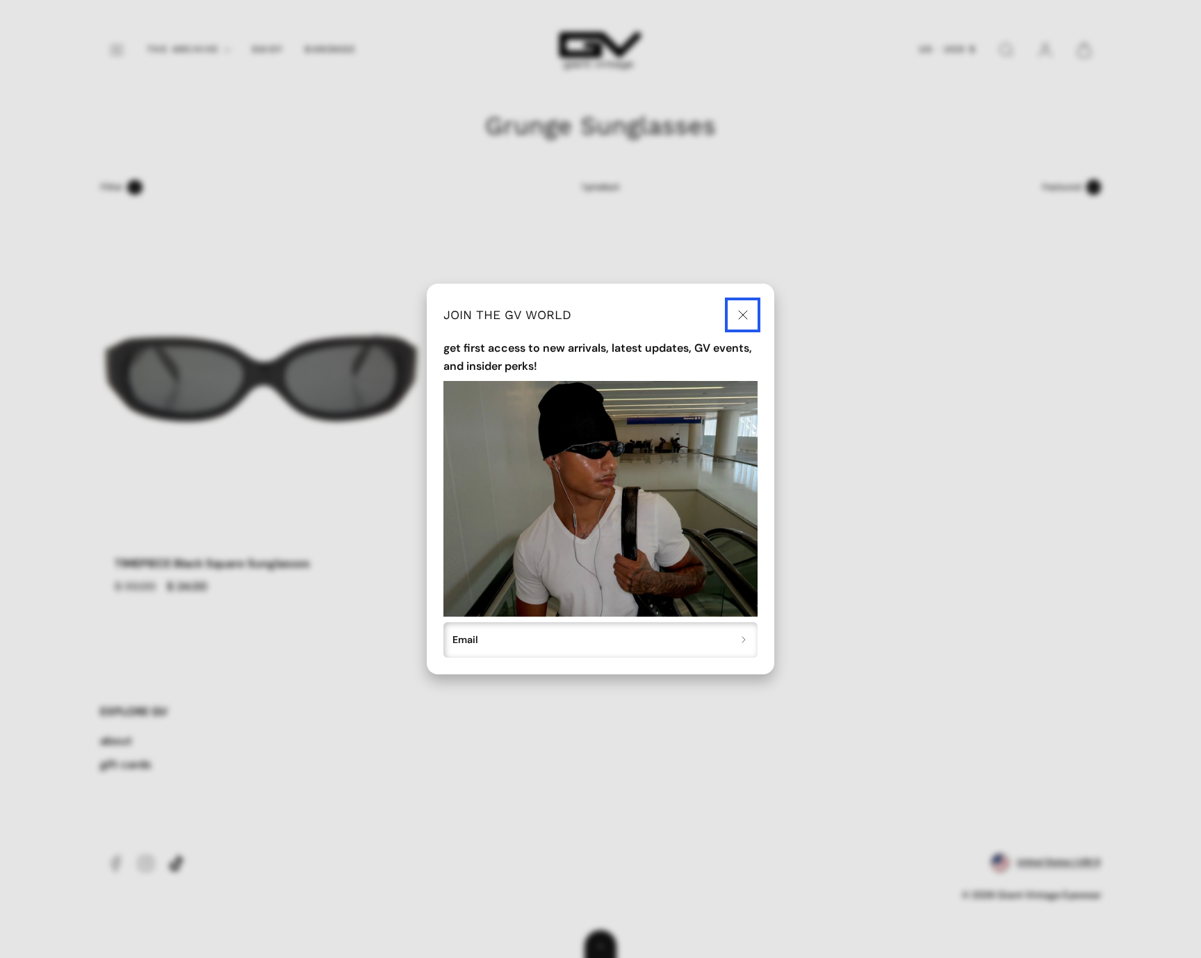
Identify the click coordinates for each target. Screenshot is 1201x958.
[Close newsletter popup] (743, 315)
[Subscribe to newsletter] (744, 640)
